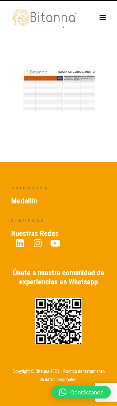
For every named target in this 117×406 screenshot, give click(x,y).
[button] (81, 392)
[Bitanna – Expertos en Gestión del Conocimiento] (51, 19)
